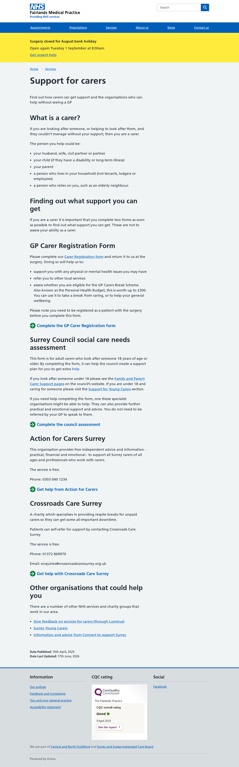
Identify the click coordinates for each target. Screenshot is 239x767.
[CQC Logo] (107, 692)
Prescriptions (78, 27)
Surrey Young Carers (50, 628)
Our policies (38, 687)
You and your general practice (51, 700)
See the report (107, 727)
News (171, 27)
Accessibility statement (45, 707)
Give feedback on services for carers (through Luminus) (79, 621)
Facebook (160, 686)
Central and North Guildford (70, 747)
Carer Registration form (83, 257)
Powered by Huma (42, 759)
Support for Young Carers (110, 389)
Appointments (40, 27)
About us (142, 27)
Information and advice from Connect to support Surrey (80, 635)
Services (111, 27)
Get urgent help (43, 55)
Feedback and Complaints (48, 694)
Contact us (201, 27)
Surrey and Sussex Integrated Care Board (125, 747)
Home (34, 69)
